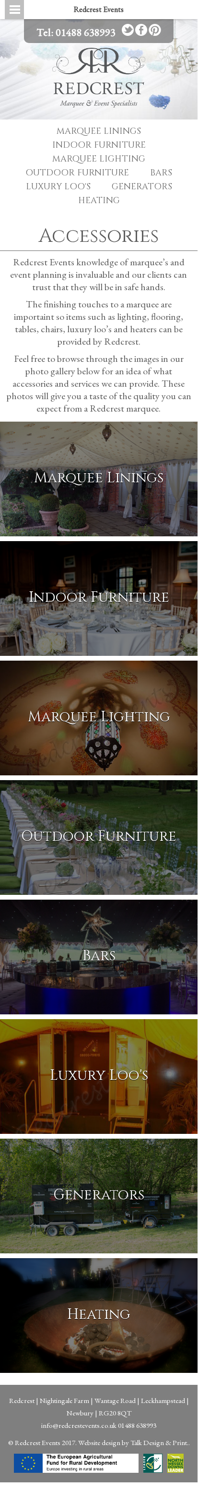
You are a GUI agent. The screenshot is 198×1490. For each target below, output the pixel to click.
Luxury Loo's (58, 187)
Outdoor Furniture (77, 173)
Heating (99, 201)
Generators (142, 187)
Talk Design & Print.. (160, 1442)
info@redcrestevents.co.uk (78, 1425)
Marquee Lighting (98, 159)
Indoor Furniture (99, 145)
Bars (161, 173)
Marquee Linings (99, 131)
